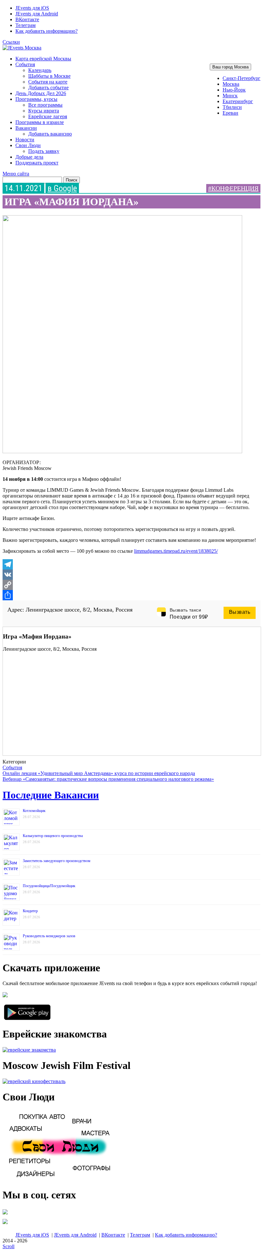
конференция (235, 188)
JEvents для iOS (32, 8)
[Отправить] (131, 595)
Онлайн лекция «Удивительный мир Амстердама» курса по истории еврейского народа (99, 773)
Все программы (45, 105)
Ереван (230, 113)
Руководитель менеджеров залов (49, 936)
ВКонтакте (27, 19)
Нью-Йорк (234, 90)
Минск (230, 95)
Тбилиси (232, 107)
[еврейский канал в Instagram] (5, 1224)
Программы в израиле (39, 122)
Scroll (8, 1246)
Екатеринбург (238, 101)
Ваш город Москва (230, 67)
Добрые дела (29, 157)
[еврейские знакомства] (29, 1050)
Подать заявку (43, 151)
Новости (24, 139)
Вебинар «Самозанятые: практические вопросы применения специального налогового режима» (108, 779)
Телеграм (25, 25)
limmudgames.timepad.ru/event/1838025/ (176, 551)
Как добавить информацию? (46, 31)
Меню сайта (16, 173)
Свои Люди (28, 145)
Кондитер (30, 911)
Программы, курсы (36, 99)
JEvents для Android (36, 13)
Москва (231, 84)
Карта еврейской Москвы (43, 58)
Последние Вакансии (51, 795)
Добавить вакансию (50, 134)
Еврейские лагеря (47, 116)
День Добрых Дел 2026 (40, 93)
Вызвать (239, 612)
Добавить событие (48, 87)
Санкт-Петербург (241, 78)
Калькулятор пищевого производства (53, 835)
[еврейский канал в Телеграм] (5, 1214)
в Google (62, 188)
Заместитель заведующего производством (56, 861)
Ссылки (11, 42)
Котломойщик (34, 810)
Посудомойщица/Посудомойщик (49, 886)
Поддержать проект (36, 162)
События (25, 64)
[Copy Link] (131, 585)
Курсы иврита (43, 110)
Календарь (39, 70)
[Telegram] (131, 564)
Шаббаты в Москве (49, 76)
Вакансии (26, 128)
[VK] (131, 574)
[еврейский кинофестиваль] (34, 1081)
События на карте (47, 81)
